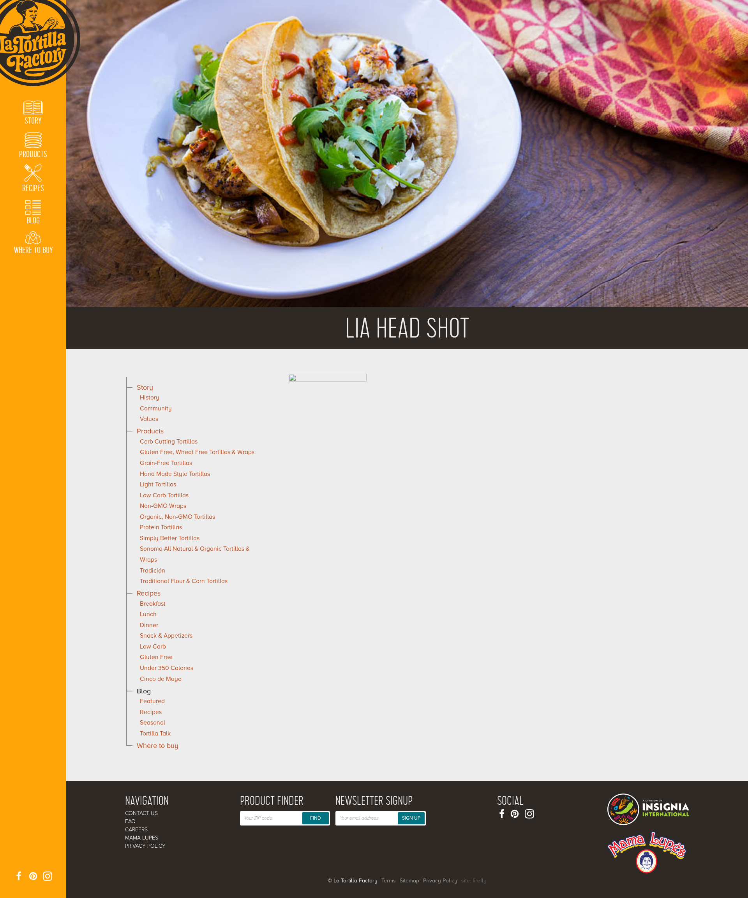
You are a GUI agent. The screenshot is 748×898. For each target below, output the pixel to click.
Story (145, 387)
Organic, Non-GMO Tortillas (177, 516)
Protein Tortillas (161, 527)
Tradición (152, 570)
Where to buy (157, 745)
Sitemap (409, 880)
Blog (144, 691)
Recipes (149, 593)
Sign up (411, 818)
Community (156, 408)
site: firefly (474, 880)
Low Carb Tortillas (164, 495)
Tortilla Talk (155, 733)
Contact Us (141, 813)
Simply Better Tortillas (169, 538)
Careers (136, 829)
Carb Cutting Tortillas (169, 441)
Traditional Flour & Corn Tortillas (184, 581)
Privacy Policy (145, 846)
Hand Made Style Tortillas (175, 473)
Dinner (149, 625)
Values (149, 418)
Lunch (148, 614)
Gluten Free (156, 657)
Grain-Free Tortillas (166, 463)
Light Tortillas (158, 484)
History (149, 397)
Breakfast (153, 603)
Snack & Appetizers (166, 635)
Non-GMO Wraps (163, 505)
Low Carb (153, 646)
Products (150, 431)
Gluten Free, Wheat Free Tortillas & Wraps (197, 452)
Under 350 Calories (166, 668)
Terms (388, 880)
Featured (152, 701)
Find (315, 818)
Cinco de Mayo (161, 678)
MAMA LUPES (141, 837)
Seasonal (152, 722)
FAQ (130, 821)
